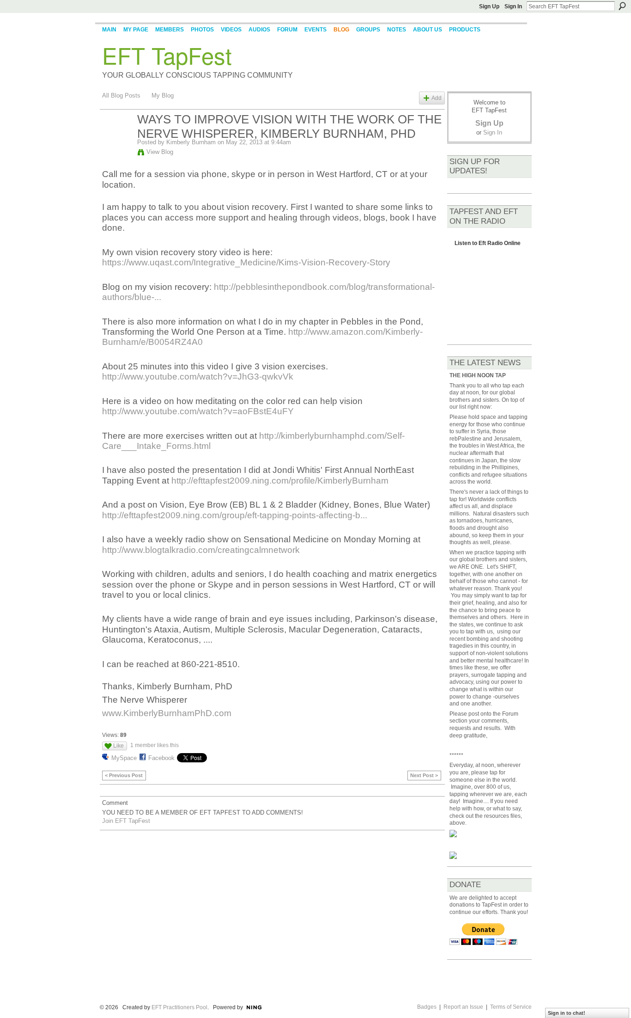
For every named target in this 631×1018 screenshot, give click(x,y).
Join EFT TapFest (126, 820)
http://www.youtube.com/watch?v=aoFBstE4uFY (198, 411)
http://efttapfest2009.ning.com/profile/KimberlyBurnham (279, 480)
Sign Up (489, 6)
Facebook (161, 757)
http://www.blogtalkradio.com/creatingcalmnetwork (201, 550)
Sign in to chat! (566, 1013)
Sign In (513, 6)
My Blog (163, 95)
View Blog (159, 151)
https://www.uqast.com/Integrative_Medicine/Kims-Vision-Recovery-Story (246, 262)
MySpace (124, 757)
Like (118, 745)
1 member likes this (154, 745)
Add (436, 98)
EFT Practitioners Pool (179, 1007)
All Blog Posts (121, 95)
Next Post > (424, 775)
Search (622, 6)
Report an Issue (463, 1007)
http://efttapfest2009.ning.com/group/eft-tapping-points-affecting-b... (234, 515)
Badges (427, 1007)
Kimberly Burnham (191, 142)
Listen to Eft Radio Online (488, 245)
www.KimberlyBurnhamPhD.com (166, 713)
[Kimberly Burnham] (117, 139)
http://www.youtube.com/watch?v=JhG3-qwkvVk (197, 376)
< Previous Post (124, 775)
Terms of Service (511, 1007)
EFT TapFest (167, 55)
